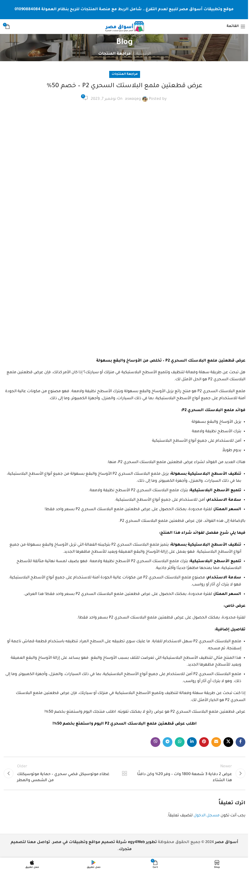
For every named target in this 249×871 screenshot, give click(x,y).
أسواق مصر (226, 842)
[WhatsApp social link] (180, 742)
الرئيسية (143, 54)
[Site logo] (124, 27)
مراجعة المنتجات (114, 54)
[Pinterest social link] (204, 742)
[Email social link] (216, 742)
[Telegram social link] (167, 742)
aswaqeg (133, 99)
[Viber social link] (155, 742)
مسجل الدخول (207, 815)
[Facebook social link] (240, 742)
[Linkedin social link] (192, 742)
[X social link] (228, 742)
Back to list (124, 773)
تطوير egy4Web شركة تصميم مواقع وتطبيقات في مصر (105, 842)
